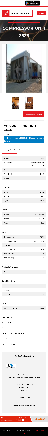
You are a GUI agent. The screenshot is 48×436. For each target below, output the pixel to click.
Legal (24, 433)
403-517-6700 (24, 397)
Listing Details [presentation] (10, 150)
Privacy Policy (39, 430)
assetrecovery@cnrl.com (24, 405)
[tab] (9, 150)
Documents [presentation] (24, 150)
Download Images (34, 114)
